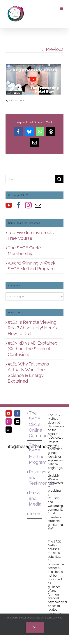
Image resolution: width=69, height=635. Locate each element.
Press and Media (34, 498)
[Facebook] (18, 205)
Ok (34, 627)
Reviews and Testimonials (34, 477)
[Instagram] (28, 205)
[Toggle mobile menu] (61, 8)
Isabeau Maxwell (17, 100)
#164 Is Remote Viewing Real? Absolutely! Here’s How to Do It (32, 327)
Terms (34, 513)
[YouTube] (9, 205)
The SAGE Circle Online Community (34, 424)
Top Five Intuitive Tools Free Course (31, 235)
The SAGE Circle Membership (24, 250)
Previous (54, 49)
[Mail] (38, 205)
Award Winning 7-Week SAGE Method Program (31, 265)
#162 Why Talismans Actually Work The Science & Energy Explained (28, 372)
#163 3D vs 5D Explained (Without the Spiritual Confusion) (33, 348)
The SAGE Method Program (34, 453)
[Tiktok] (9, 429)
